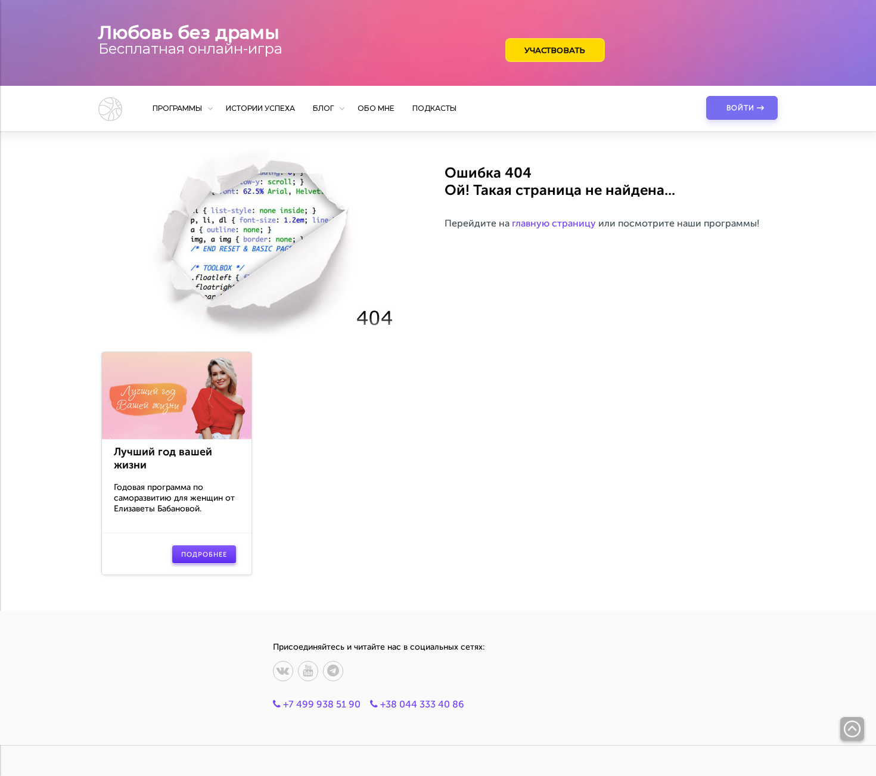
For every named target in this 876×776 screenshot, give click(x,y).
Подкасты (434, 108)
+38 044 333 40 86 (421, 704)
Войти (740, 108)
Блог (323, 108)
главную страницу (554, 223)
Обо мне (376, 108)
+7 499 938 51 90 (321, 704)
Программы (177, 108)
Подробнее (204, 554)
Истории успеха (260, 108)
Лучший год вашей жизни (163, 458)
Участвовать (554, 50)
